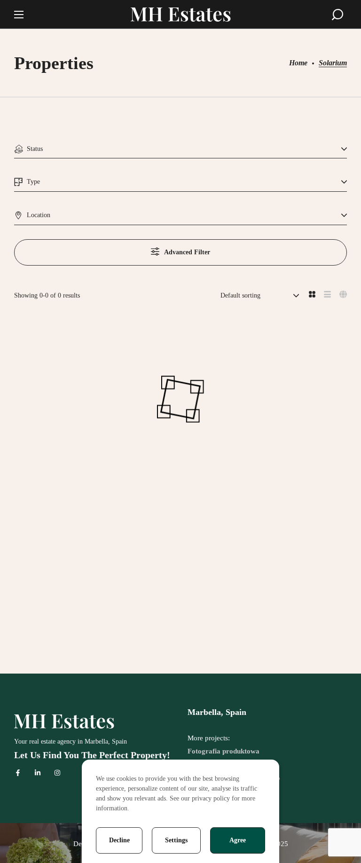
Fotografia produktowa (223, 751)
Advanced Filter (187, 252)
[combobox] (180, 149)
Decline (119, 840)
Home (298, 63)
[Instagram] (57, 772)
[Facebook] (17, 772)
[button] (337, 14)
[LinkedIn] (37, 772)
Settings (176, 840)
